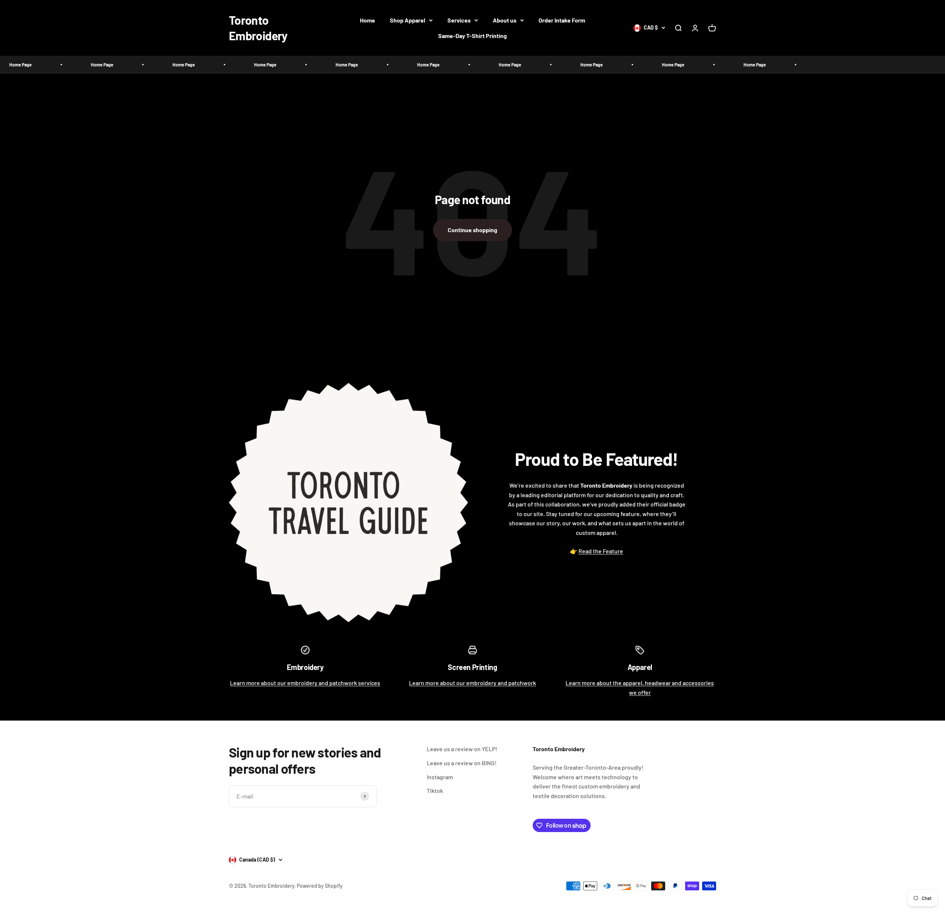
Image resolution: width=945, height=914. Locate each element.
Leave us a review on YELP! (462, 748)
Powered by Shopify (320, 886)
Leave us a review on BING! (461, 762)
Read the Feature (600, 550)
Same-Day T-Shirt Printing (472, 35)
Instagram (440, 776)
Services (459, 20)
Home (367, 20)
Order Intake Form (562, 20)
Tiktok (435, 790)
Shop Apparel (407, 20)
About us (504, 20)
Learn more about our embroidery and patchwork (472, 682)
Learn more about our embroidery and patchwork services (305, 682)
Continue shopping (472, 229)
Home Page (63, 64)
